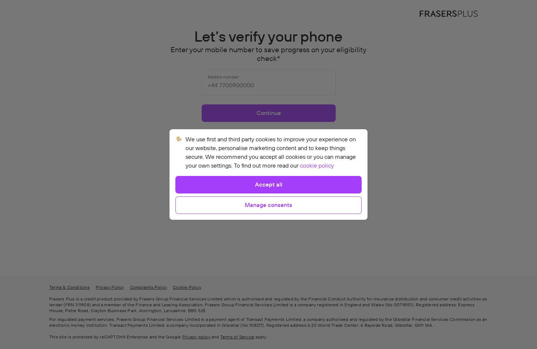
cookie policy (317, 165)
